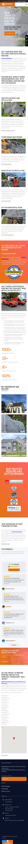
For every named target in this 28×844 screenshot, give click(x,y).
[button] (25, 4)
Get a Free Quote (9, 33)
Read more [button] (6, 583)
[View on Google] (3, 589)
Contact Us (5, 778)
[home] (7, 4)
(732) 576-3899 (21, 1)
